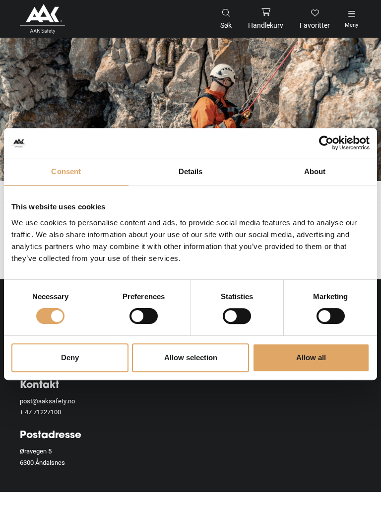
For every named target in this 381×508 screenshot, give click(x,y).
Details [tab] (191, 171)
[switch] (143, 316)
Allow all (311, 357)
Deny (70, 357)
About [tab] (315, 171)
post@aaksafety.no (47, 400)
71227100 (47, 411)
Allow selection (190, 357)
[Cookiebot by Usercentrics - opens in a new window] (326, 142)
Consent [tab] (66, 171)
